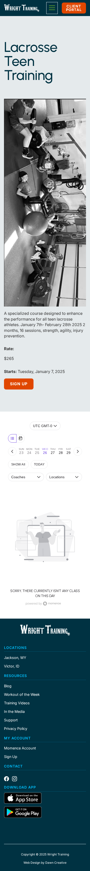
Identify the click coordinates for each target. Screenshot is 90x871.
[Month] (20, 438)
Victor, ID (11, 666)
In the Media (14, 712)
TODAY (39, 464)
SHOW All (18, 464)
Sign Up (19, 383)
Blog (8, 686)
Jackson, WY (15, 658)
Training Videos (17, 703)
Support (11, 720)
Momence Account (20, 748)
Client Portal (74, 8)
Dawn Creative (55, 862)
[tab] (21, 451)
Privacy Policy (15, 729)
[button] (52, 8)
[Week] (12, 438)
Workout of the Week (22, 695)
